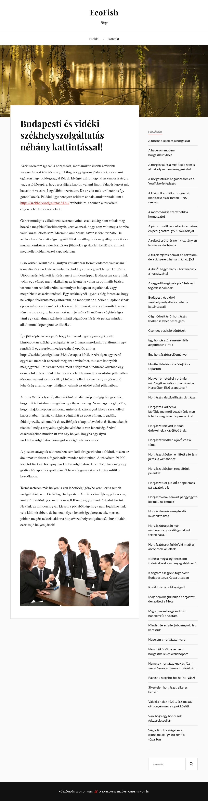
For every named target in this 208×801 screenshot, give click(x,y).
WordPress (84, 791)
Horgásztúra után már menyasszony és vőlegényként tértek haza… (169, 530)
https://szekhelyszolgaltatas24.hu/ (44, 202)
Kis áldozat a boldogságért (166, 587)
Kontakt (113, 39)
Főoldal (94, 39)
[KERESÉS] (191, 764)
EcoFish (104, 12)
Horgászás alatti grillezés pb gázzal (172, 397)
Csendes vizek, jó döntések (166, 330)
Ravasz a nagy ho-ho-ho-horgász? (171, 677)
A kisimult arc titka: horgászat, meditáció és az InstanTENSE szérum (169, 197)
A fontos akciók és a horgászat (169, 140)
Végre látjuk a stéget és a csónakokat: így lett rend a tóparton (166, 734)
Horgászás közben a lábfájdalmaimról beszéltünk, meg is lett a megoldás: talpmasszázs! (171, 411)
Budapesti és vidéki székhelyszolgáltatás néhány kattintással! (62, 135)
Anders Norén (138, 791)
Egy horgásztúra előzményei (167, 354)
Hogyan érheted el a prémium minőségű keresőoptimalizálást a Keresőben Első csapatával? (171, 382)
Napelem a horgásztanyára (166, 639)
